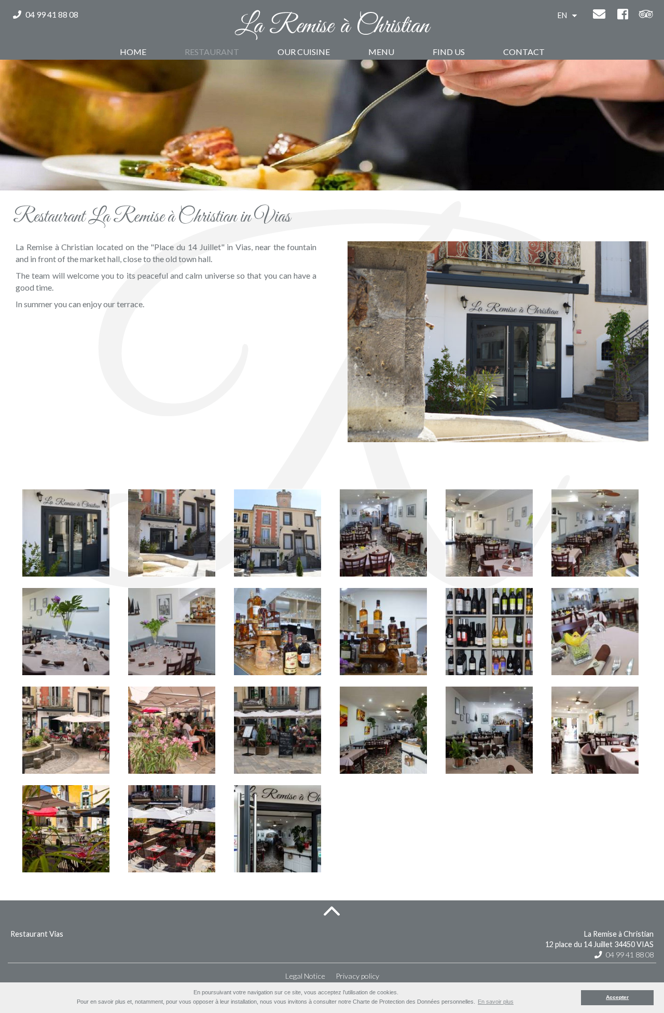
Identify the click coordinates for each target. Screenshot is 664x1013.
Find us (449, 52)
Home (133, 52)
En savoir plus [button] (496, 1001)
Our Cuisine (304, 52)
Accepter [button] (617, 997)
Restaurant (212, 52)
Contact (524, 52)
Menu (381, 52)
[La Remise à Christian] (332, 26)
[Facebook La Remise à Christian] (622, 15)
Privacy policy (357, 975)
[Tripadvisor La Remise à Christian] (646, 15)
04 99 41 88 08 (51, 14)
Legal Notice (305, 975)
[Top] (332, 910)
